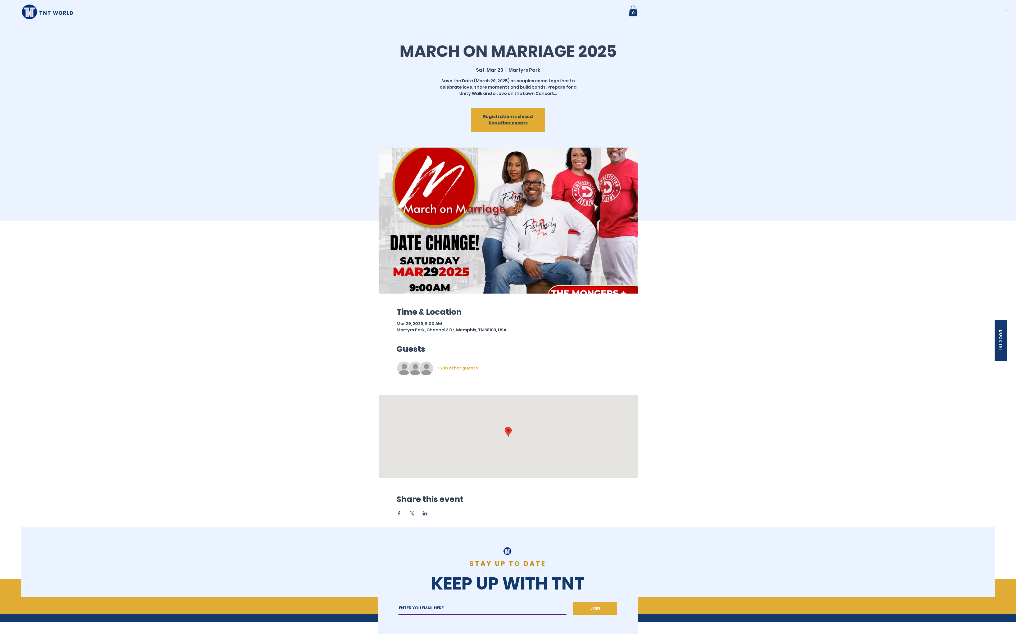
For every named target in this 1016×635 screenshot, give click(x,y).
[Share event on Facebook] (399, 513)
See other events (508, 123)
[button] (1006, 12)
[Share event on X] (412, 513)
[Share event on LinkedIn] (425, 513)
